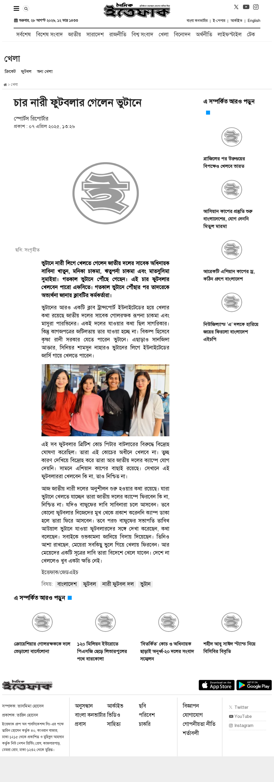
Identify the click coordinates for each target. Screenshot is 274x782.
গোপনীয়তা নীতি (199, 724)
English (254, 20)
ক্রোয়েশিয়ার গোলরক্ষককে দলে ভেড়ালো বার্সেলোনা (42, 647)
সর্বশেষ (23, 34)
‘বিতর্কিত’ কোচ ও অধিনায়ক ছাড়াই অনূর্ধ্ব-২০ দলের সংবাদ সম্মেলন (167, 651)
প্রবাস (80, 724)
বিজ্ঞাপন (191, 706)
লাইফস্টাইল (230, 34)
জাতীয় (74, 34)
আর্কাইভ (236, 20)
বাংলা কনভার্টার (197, 20)
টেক (251, 34)
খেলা (164, 34)
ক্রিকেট (10, 71)
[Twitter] (236, 7)
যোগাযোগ (193, 715)
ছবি (142, 706)
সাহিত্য (114, 724)
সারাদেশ (95, 34)
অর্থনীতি (204, 34)
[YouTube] (246, 7)
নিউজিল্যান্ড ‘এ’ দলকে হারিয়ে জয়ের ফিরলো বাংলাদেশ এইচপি (230, 331)
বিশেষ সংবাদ (49, 34)
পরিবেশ (147, 715)
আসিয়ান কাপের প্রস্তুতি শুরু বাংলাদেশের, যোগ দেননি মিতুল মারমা (227, 218)
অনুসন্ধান (84, 706)
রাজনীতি (117, 34)
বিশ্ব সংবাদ (142, 34)
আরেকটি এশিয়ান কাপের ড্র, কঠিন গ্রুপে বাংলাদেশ (229, 275)
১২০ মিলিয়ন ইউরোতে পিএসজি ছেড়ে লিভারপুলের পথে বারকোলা (102, 651)
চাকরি (145, 724)
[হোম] (5, 85)
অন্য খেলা (44, 71)
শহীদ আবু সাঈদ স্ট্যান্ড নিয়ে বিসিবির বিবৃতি (229, 647)
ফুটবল (26, 71)
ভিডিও (113, 715)
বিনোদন (182, 34)
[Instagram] (256, 7)
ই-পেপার (219, 20)
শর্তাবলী (191, 733)
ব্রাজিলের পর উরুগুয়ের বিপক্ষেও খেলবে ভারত (224, 162)
